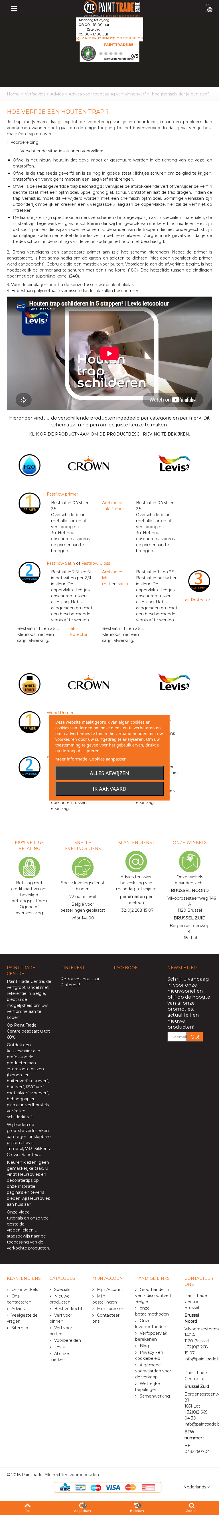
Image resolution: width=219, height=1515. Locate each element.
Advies (57, 94)
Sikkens (42, 1148)
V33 (29, 1148)
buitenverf (17, 1080)
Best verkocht (67, 1308)
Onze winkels (24, 1289)
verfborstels (37, 1104)
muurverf (38, 1080)
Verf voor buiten (61, 1330)
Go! (194, 1036)
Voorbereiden (67, 1340)
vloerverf (39, 1092)
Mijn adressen (110, 1308)
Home (13, 94)
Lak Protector (196, 599)
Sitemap (19, 1327)
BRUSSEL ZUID (190, 918)
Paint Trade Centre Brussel (195, 1301)
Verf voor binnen (61, 1318)
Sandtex (30, 1154)
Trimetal (15, 1148)
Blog (144, 1345)
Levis (28, 1142)
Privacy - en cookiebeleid (149, 1355)
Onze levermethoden (150, 1323)
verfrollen (16, 1110)
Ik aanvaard (109, 788)
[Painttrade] (111, 8)
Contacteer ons (105, 1318)
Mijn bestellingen (104, 1299)
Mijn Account (109, 1289)
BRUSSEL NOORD (190, 890)
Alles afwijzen (109, 773)
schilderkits (18, 1116)
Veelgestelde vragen (22, 1318)
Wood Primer (60, 712)
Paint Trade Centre (25, 981)
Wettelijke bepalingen (147, 1386)
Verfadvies (35, 94)
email (133, 896)
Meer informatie (71, 759)
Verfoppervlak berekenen (151, 1336)
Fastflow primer (62, 494)
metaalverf (18, 1092)
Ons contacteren (19, 1299)
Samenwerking (154, 1396)
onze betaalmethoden (152, 1311)
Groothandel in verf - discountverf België (153, 1295)
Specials (61, 1289)
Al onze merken (59, 1356)
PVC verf (34, 1086)
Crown (13, 1154)
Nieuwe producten (60, 1299)
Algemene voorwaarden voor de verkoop (153, 1371)
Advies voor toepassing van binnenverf (107, 94)
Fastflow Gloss (95, 563)
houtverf (15, 1086)
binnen (15, 1074)
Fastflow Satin (61, 563)
